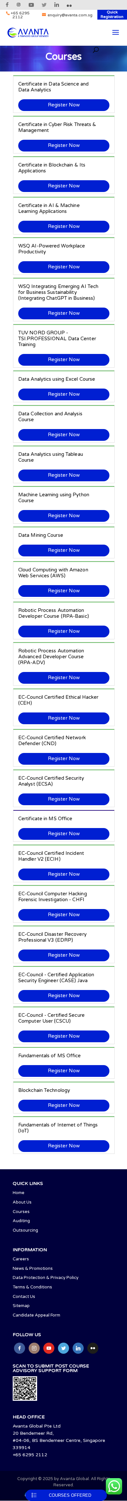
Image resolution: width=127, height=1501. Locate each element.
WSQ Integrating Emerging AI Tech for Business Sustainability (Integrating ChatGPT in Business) (58, 292)
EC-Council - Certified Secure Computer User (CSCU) (51, 1018)
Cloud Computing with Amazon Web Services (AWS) (53, 573)
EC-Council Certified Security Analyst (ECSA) (51, 781)
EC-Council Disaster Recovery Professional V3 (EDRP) (52, 937)
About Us (22, 1202)
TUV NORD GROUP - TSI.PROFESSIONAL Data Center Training (57, 338)
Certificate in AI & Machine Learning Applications (49, 208)
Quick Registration (112, 14)
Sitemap (21, 1305)
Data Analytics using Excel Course (56, 379)
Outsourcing (25, 1230)
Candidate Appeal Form (36, 1315)
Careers (21, 1259)
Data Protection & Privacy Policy (45, 1277)
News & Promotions (33, 1268)
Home (18, 1192)
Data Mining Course (40, 535)
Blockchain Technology (44, 1090)
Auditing (21, 1220)
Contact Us (24, 1296)
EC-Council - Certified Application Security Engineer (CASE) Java (56, 977)
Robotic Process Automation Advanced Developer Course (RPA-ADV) (51, 656)
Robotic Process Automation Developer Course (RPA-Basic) (53, 613)
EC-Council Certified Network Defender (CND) (52, 740)
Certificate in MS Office (45, 819)
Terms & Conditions (32, 1287)
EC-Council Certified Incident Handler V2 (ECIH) (51, 856)
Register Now (64, 105)
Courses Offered (70, 1495)
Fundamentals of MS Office (49, 1056)
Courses (21, 1211)
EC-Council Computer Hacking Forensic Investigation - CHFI (52, 896)
